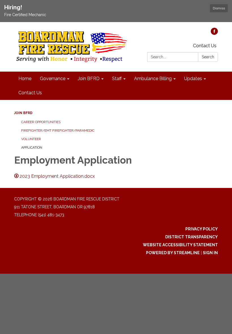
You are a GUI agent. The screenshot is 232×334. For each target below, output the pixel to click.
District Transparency (191, 237)
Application (31, 147)
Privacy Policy (201, 229)
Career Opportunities (41, 122)
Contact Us (204, 45)
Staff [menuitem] (117, 78)
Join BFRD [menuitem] (89, 78)
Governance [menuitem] (52, 78)
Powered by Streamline (173, 252)
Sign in (210, 252)
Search (208, 57)
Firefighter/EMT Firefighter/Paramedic (57, 130)
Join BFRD (23, 113)
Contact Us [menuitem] (30, 92)
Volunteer (31, 139)
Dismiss (219, 8)
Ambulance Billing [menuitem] (153, 78)
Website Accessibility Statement (180, 245)
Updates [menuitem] (193, 78)
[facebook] (214, 33)
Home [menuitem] (24, 78)
